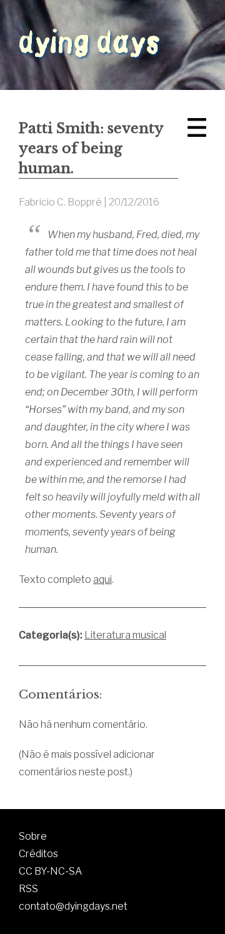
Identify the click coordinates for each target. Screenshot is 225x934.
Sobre (33, 836)
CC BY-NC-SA (50, 871)
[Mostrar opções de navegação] (197, 127)
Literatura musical (125, 635)
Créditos (38, 854)
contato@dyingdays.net (73, 906)
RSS (28, 889)
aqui (102, 579)
